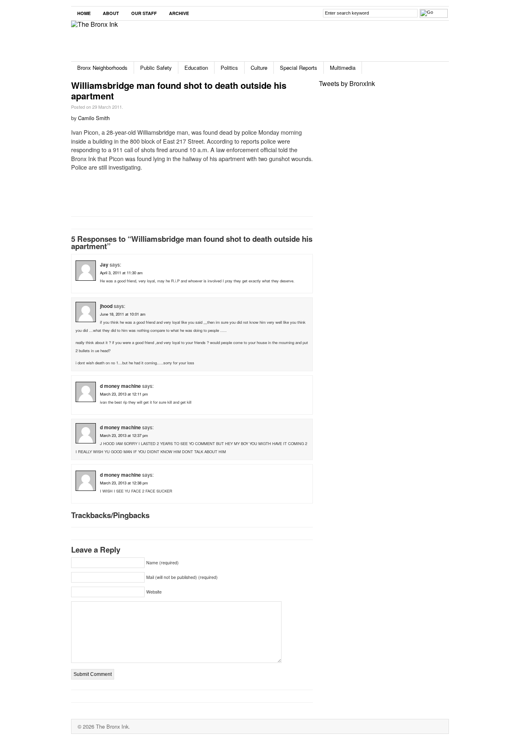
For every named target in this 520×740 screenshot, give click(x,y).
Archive (179, 13)
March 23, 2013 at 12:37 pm (124, 435)
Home (84, 13)
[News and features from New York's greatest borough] (94, 24)
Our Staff (144, 13)
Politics (229, 67)
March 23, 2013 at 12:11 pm (124, 394)
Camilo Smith (94, 118)
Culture (259, 67)
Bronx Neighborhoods (102, 67)
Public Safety (156, 67)
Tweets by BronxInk (347, 83)
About (111, 13)
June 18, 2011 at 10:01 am (122, 314)
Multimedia (342, 67)
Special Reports (298, 67)
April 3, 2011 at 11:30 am (121, 272)
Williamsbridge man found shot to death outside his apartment (178, 90)
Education (196, 67)
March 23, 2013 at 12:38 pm (124, 483)
